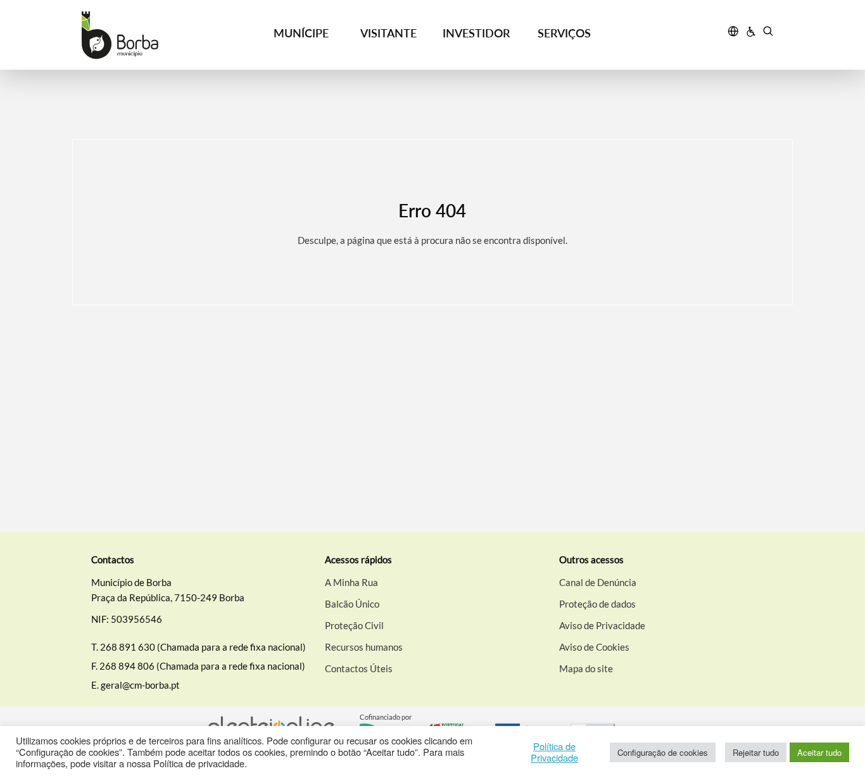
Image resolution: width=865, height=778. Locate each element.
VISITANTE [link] (388, 33)
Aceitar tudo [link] (819, 752)
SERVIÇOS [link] (564, 33)
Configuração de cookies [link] (662, 752)
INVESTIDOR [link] (476, 33)
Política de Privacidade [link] (554, 752)
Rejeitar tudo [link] (756, 752)
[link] (169, 35)
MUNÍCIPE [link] (301, 33)
